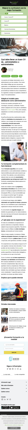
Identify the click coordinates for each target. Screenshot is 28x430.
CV (20, 76)
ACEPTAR (14, 428)
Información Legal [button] (6, 382)
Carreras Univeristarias (9, 29)
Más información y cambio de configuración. (14, 425)
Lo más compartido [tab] (20, 374)
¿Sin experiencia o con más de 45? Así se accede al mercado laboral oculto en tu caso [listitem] (17, 319)
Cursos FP (6, 21)
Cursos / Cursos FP (8, 17)
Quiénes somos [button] (5, 388)
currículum (14, 76)
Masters (6, 25)
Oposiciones (7, 33)
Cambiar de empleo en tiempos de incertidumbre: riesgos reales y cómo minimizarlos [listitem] (17, 310)
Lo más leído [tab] (6, 374)
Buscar (14, 352)
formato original (11, 109)
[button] (26, 2)
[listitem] (4, 314)
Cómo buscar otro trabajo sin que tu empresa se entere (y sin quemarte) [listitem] (17, 327)
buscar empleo (5, 76)
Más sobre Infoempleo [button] (7, 385)
